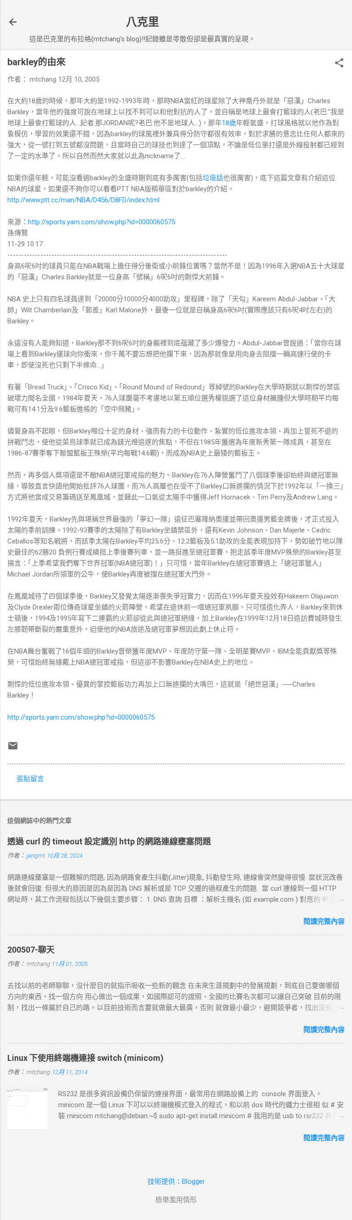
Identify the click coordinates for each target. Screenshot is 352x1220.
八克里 (142, 22)
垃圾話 (213, 178)
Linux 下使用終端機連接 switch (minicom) (85, 1058)
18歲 (229, 123)
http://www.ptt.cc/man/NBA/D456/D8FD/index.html (83, 200)
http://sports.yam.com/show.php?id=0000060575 (101, 222)
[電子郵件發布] (12, 749)
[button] (339, 63)
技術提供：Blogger (176, 1181)
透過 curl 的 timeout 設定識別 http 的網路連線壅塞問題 (109, 841)
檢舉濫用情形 (176, 1200)
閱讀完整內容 (324, 921)
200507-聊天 (31, 949)
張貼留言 (30, 779)
